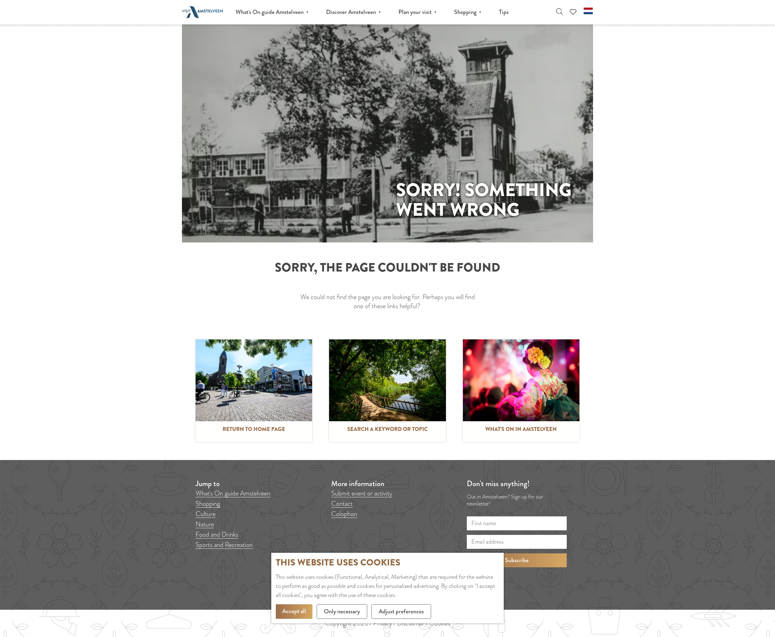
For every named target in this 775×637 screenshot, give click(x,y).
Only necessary (342, 611)
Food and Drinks (217, 534)
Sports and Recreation (224, 545)
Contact (342, 504)
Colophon (344, 514)
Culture (206, 514)
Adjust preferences (401, 611)
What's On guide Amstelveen (233, 493)
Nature (205, 524)
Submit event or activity (361, 493)
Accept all (294, 611)
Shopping (208, 504)
